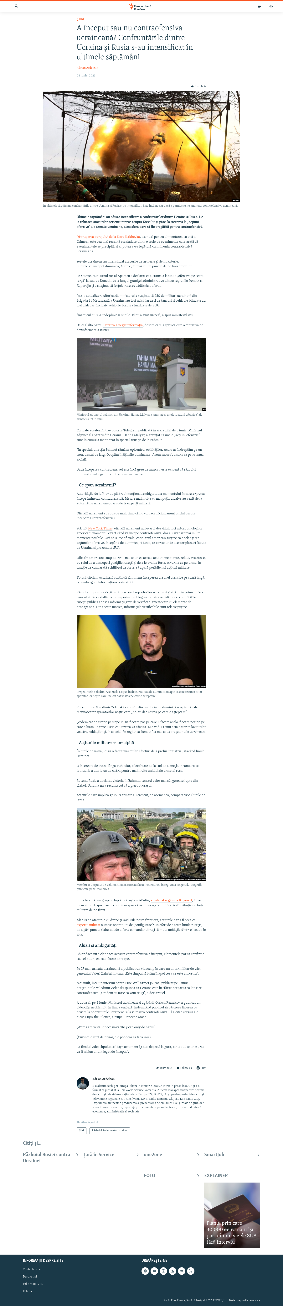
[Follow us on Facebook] (145, 1271)
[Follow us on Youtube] (154, 1271)
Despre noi (30, 1276)
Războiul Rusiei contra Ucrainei (46, 1158)
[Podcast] (271, 6)
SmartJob (214, 1155)
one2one (153, 1155)
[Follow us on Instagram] (163, 1271)
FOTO (149, 1176)
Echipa (27, 1291)
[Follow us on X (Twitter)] (190, 1271)
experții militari (88, 925)
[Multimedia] (259, 6)
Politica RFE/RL (33, 1284)
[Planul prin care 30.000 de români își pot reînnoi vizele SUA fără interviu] (232, 1215)
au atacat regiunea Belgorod (171, 900)
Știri (80, 19)
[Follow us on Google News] (181, 1271)
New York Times (100, 528)
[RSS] (172, 1271)
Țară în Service (98, 1155)
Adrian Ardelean (87, 68)
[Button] (198, 86)
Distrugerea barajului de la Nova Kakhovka (108, 237)
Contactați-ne (32, 1269)
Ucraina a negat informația (123, 325)
